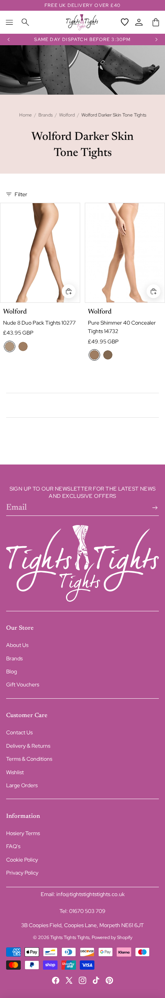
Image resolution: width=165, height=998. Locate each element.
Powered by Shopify (112, 937)
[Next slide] (156, 39)
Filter (21, 194)
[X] (69, 980)
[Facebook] (55, 980)
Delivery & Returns (28, 745)
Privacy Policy (22, 872)
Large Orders (22, 785)
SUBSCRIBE (153, 508)
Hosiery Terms (23, 833)
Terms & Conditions (29, 758)
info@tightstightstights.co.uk (90, 894)
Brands (45, 115)
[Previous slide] (8, 39)
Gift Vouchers (22, 684)
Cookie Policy (22, 859)
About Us (17, 645)
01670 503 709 (87, 911)
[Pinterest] (109, 980)
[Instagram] (82, 980)
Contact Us (19, 732)
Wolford (67, 115)
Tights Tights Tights (69, 937)
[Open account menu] (138, 22)
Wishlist (15, 772)
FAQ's (13, 846)
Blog (11, 671)
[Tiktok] (96, 980)
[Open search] (25, 22)
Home (25, 115)
